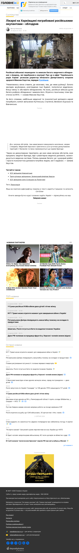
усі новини (67, 445)
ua (74, 3)
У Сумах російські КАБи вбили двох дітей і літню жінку (27, 393)
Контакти (9, 518)
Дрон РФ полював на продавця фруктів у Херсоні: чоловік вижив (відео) (34, 374)
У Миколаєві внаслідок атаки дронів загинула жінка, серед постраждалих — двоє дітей (37, 380)
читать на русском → (66, 28)
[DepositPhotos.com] (15, 549)
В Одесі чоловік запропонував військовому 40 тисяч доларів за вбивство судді (37, 434)
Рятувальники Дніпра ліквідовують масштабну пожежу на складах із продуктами (37, 357)
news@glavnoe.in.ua (16, 531)
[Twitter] (11, 543)
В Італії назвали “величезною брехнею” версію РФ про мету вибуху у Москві (36, 440)
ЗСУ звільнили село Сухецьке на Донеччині (27, 180)
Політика (10, 8)
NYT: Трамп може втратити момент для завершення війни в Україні (32, 351)
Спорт (65, 8)
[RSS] (27, 543)
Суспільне (43, 80)
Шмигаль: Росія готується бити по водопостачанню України (29, 368)
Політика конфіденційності (14, 524)
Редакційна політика (12, 521)
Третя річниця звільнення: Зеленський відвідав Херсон (32, 176)
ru (75, 3)
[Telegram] (15, 543)
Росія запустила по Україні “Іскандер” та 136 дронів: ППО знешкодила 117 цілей (37, 387)
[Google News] (23, 543)
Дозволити (53, 10)
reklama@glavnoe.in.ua (17, 535)
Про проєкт (10, 515)
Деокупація (15, 185)
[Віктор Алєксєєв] (8, 31)
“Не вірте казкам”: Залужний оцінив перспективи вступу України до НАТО (34, 429)
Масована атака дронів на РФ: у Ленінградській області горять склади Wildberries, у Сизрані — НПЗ (38, 399)
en (78, 3)
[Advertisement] (39, 125)
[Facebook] (7, 543)
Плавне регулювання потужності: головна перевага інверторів (30, 362)
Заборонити (44, 10)
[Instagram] (19, 543)
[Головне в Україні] (11, 3)
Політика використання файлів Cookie (18, 527)
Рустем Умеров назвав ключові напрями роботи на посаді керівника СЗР (34, 406)
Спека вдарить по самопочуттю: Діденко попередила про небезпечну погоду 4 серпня (39, 421)
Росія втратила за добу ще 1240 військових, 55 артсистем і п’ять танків (34, 412)
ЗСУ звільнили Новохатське (21, 173)
